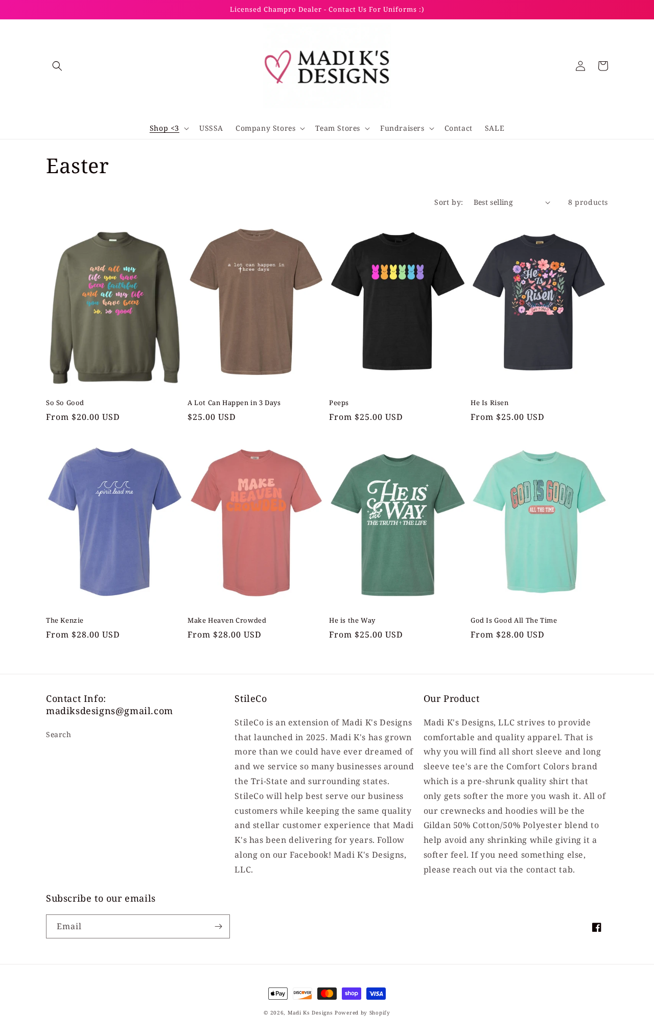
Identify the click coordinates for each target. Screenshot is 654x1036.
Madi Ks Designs (311, 1012)
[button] (57, 66)
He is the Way (352, 620)
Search (59, 734)
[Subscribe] (218, 926)
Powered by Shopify (362, 1012)
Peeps (339, 402)
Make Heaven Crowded (227, 620)
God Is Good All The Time (514, 620)
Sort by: (448, 202)
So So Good (65, 402)
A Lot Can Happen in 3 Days (234, 402)
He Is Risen (490, 402)
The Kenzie (65, 620)
